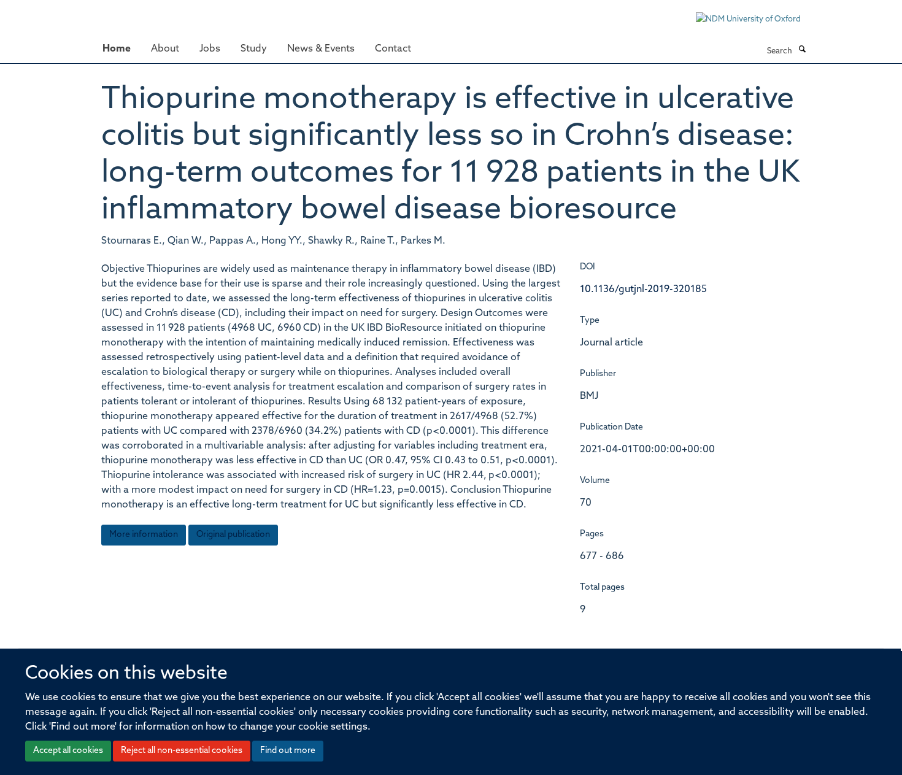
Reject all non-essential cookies (181, 750)
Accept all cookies (68, 750)
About (165, 49)
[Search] (802, 50)
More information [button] (143, 534)
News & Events (321, 49)
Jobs (209, 49)
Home (116, 49)
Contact (393, 49)
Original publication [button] (233, 534)
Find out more (287, 750)
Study (254, 49)
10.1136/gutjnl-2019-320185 (643, 290)
